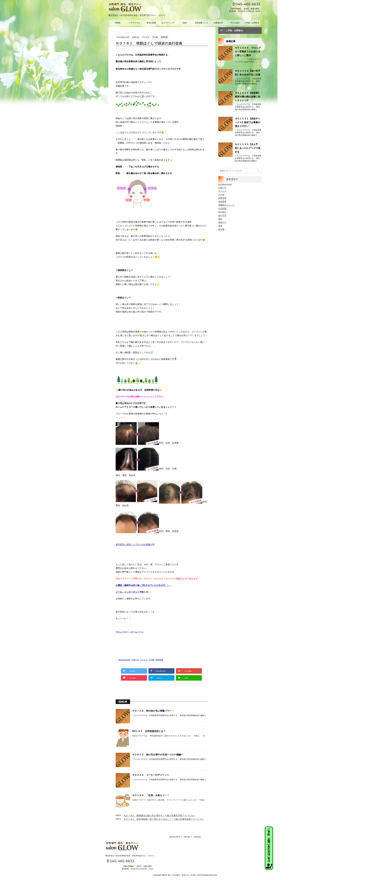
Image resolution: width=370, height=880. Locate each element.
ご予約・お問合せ (251, 23)
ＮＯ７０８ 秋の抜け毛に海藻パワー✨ (153, 711)
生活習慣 (222, 208)
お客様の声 (218, 23)
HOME (118, 23)
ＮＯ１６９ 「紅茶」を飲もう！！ (150, 795)
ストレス (144, 660)
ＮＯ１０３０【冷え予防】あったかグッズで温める (247, 148)
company (197, 837)
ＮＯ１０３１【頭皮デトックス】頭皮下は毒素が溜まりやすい (247, 122)
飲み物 (221, 229)
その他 (151, 660)
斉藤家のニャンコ (226, 205)
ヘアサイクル (134, 23)
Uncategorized (124, 660)
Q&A (185, 23)
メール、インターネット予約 (130, 592)
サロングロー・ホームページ (130, 631)
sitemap (187, 837)
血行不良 (222, 215)
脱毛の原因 (151, 23)
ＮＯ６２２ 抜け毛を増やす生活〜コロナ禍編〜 (157, 754)
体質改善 (159, 660)
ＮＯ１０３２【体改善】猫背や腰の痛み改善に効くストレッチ (247, 97)
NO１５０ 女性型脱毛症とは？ (149, 731)
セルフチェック (168, 23)
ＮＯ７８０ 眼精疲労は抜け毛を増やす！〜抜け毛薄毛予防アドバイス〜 (159, 815)
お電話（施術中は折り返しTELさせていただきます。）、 (144, 585)
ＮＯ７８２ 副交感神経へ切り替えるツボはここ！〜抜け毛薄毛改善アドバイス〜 (164, 819)
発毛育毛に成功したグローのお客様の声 (135, 544)
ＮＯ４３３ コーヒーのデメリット (150, 775)
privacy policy (174, 837)
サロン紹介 (235, 23)
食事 (220, 226)
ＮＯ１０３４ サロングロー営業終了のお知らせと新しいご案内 (248, 51)
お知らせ (135, 660)
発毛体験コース (201, 23)
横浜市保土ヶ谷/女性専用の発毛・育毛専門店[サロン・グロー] (130, 856)
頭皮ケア (222, 222)
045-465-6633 (247, 4)
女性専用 (222, 201)
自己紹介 (222, 212)
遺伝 (220, 219)
